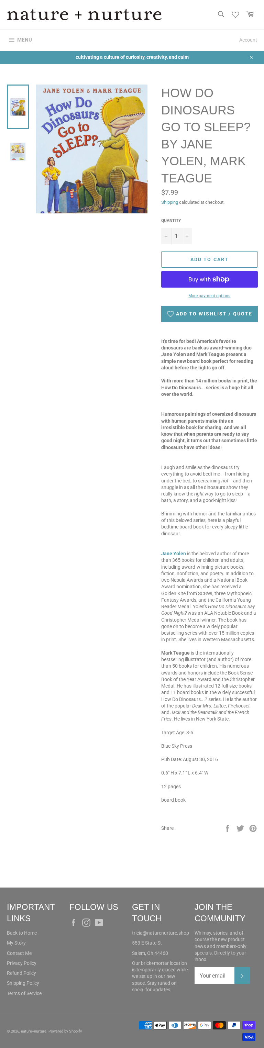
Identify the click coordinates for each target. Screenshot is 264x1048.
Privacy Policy (21, 963)
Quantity (171, 220)
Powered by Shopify (65, 1031)
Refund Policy (21, 973)
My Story (16, 943)
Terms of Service (24, 993)
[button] (209, 314)
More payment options (209, 295)
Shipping (169, 202)
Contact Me (19, 953)
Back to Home (22, 933)
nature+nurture (33, 1031)
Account (248, 40)
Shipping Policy (23, 983)
